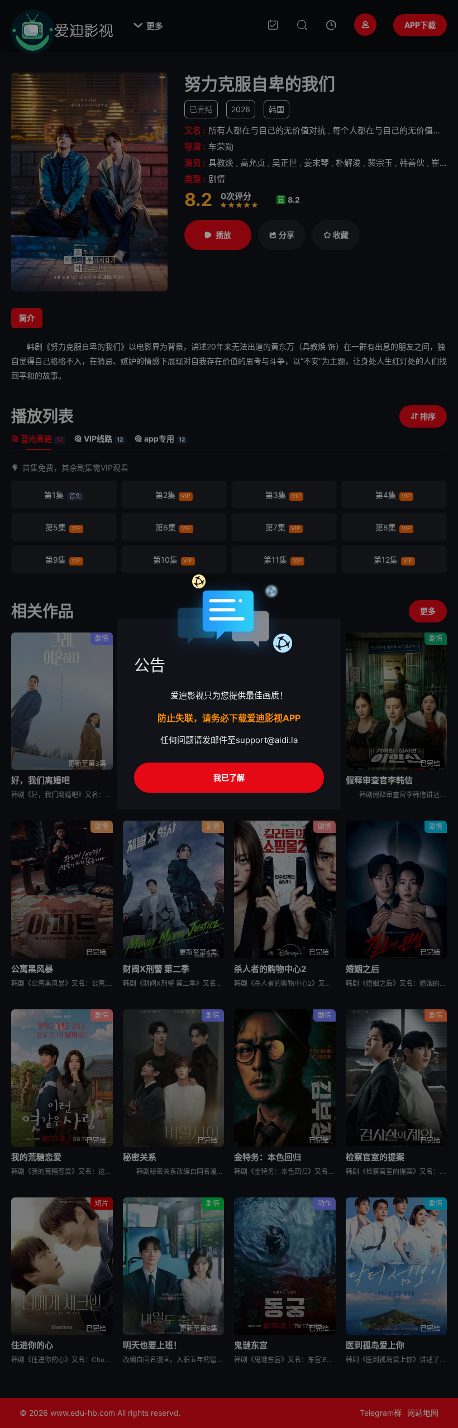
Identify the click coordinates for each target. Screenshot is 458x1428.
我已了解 (229, 777)
